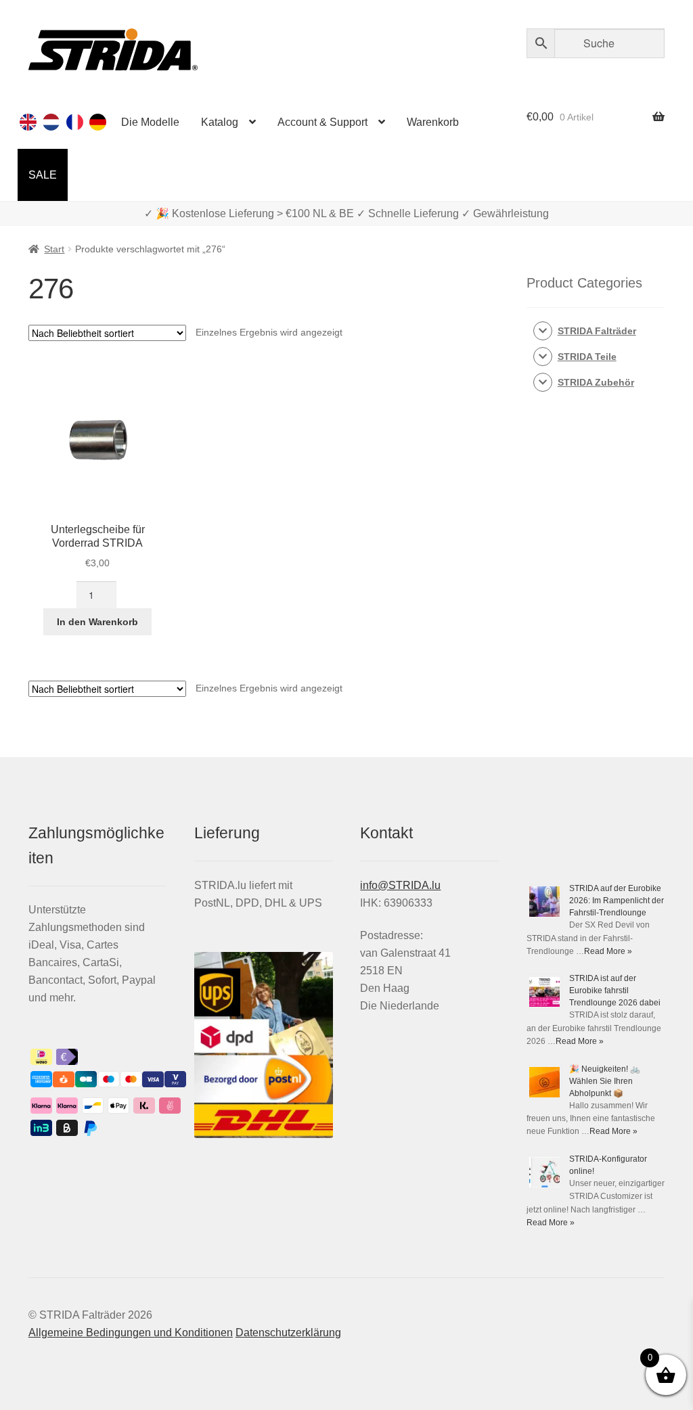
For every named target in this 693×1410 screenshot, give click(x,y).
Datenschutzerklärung (288, 1332)
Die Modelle (150, 122)
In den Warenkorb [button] (97, 621)
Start (54, 249)
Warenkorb (433, 122)
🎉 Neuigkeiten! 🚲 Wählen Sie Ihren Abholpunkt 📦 (604, 1081)
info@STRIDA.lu (400, 885)
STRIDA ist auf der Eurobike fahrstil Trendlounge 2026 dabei (615, 990)
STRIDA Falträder (597, 330)
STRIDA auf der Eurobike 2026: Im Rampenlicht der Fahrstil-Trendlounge (616, 900)
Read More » (608, 951)
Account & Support (322, 122)
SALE (42, 175)
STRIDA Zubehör (596, 382)
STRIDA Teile (587, 356)
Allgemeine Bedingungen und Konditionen (130, 1332)
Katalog (219, 122)
